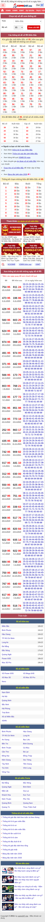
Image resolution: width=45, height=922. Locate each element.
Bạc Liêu (26, 740)
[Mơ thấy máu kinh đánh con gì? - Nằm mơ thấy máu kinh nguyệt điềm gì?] (8, 879)
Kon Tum (26, 795)
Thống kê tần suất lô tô (11, 833)
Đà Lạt (25, 752)
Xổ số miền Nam (22, 727)
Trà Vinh (5, 768)
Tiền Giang (27, 764)
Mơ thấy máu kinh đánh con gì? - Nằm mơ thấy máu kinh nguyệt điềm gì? (27, 879)
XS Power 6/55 (8, 673)
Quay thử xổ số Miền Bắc (14, 168)
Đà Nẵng (5, 646)
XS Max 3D (6, 677)
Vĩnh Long (27, 768)
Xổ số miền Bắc (22, 688)
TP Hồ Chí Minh (8, 638)
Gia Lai (26, 791)
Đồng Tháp (27, 756)
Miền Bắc (5, 626)
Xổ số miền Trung (22, 778)
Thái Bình (6, 713)
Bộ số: (5, 27)
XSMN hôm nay (25, 264)
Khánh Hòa (6, 795)
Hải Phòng (6, 708)
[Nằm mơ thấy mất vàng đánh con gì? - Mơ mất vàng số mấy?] (8, 906)
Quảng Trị (6, 807)
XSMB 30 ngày (24, 157)
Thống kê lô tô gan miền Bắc (13, 821)
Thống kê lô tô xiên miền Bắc (14, 829)
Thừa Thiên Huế (29, 807)
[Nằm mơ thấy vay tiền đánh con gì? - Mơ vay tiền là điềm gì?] (8, 898)
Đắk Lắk (5, 791)
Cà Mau (26, 748)
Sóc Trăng (27, 760)
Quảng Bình (6, 803)
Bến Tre (5, 744)
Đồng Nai (5, 756)
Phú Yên (26, 799)
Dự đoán (30, 10)
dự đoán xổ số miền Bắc (26, 161)
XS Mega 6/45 (28, 673)
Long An (5, 642)
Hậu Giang (6, 634)
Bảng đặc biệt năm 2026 (17, 174)
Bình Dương (28, 744)
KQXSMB (11, 264)
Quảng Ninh (6, 700)
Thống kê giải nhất (9, 850)
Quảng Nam (28, 803)
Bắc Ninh (5, 704)
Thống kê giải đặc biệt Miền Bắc (25, 154)
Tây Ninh (5, 764)
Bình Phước (6, 630)
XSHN (4, 721)
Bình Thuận (6, 748)
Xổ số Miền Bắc (8, 717)
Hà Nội (4, 696)
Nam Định (6, 692)
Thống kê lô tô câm (10, 837)
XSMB (8, 10)
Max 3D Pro (6, 662)
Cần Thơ (5, 752)
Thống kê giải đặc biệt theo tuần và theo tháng (20, 817)
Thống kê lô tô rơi (9, 825)
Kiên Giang (6, 760)
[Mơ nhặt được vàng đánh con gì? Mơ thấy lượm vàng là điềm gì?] (8, 870)
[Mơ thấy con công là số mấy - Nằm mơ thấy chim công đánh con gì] (8, 889)
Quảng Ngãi (6, 654)
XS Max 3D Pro (29, 677)
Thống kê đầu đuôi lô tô (11, 842)
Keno (4, 681)
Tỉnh (4, 21)
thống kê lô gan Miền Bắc (22, 150)
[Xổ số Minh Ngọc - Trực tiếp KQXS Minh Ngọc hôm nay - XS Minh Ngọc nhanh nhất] (22, 6)
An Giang (5, 740)
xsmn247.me (23, 916)
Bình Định (27, 787)
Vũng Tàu (6, 772)
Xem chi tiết (33, 27)
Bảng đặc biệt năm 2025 (12, 858)
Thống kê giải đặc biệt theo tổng (15, 846)
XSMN (14, 10)
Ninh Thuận (6, 799)
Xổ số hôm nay (22, 621)
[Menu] (3, 5)
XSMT (21, 10)
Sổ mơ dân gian (22, 863)
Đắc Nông (6, 650)
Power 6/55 (6, 658)
